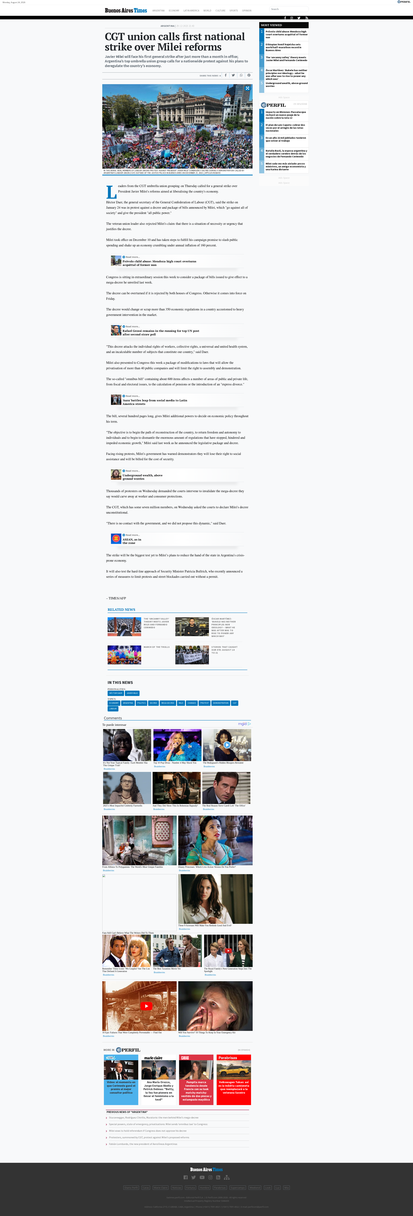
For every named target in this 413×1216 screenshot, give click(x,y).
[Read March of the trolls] (125, 648)
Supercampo (238, 1187)
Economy (174, 10)
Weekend (255, 1187)
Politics (141, 703)
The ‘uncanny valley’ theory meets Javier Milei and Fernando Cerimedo (156, 623)
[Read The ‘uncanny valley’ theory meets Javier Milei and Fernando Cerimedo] (125, 619)
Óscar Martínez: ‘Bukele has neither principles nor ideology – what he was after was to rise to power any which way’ (224, 627)
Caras (146, 1187)
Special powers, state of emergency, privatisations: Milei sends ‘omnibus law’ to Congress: (158, 1124)
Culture (220, 10)
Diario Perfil (131, 1187)
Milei (181, 703)
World (207, 10)
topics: (112, 699)
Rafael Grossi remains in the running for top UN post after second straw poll (161, 332)
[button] (247, 88)
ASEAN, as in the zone (132, 541)
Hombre (204, 1187)
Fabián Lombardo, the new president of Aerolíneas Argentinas (143, 1144)
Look (268, 1187)
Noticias (176, 1187)
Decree (153, 703)
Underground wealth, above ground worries (142, 477)
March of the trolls (157, 646)
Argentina (158, 10)
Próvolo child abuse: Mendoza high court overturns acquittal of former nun (159, 263)
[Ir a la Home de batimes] (206, 1169)
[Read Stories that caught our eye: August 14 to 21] (192, 648)
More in (109, 1050)
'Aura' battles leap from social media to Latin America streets (155, 402)
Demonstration (220, 703)
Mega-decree (167, 703)
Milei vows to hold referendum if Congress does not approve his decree (147, 1130)
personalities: (117, 689)
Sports (234, 10)
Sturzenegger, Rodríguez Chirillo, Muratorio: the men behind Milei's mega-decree (153, 1117)
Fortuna (190, 1187)
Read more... (133, 256)
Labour (113, 708)
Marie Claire (160, 1187)
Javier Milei (132, 693)
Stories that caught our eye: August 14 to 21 (224, 649)
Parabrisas (220, 1187)
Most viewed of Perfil (284, 105)
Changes (192, 703)
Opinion (246, 10)
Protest (204, 703)
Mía (286, 1187)
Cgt (235, 703)
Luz (277, 1187)
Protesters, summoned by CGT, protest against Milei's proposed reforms (149, 1137)
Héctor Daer (115, 693)
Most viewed (271, 25)
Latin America (191, 10)
